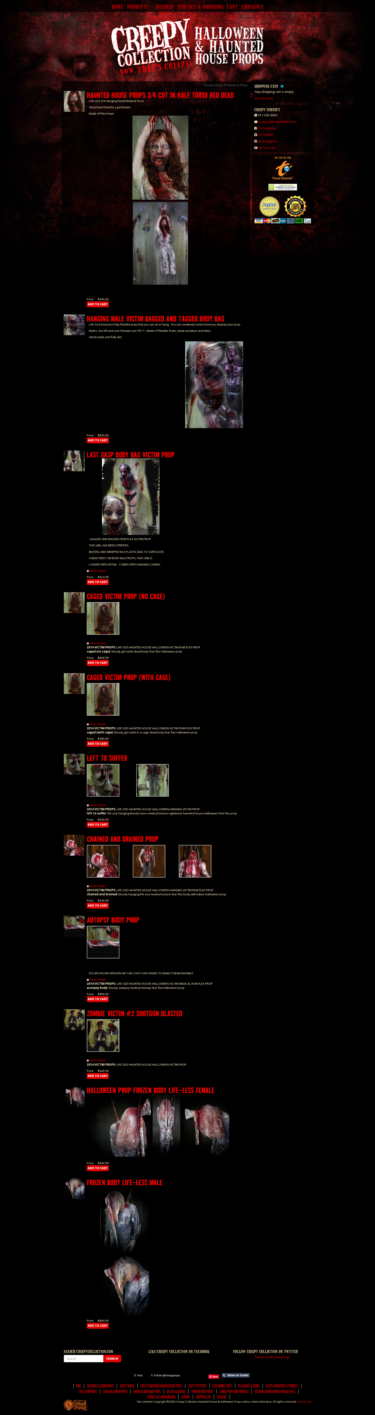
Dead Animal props (222, 1386)
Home (117, 7)
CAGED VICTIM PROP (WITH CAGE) (129, 677)
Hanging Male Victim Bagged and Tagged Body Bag (155, 318)
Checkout (252, 7)
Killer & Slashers (176, 1391)
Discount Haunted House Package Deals (275, 1391)
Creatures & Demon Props (100, 1386)
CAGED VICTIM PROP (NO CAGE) (126, 596)
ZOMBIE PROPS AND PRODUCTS (234, 1391)
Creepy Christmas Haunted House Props (161, 1386)
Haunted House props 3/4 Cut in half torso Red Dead (160, 95)
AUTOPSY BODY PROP (113, 920)
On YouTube (267, 148)
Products (138, 7)
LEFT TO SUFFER (107, 758)
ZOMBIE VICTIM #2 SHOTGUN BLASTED (134, 1013)
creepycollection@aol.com (276, 122)
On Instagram (267, 141)
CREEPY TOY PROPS (197, 1386)
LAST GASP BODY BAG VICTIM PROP (131, 454)
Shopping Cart (203, 1397)
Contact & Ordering (200, 7)
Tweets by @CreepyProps (272, 1357)
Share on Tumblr (236, 1375)
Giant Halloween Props (115, 1391)
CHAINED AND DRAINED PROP (123, 839)
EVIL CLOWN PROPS (88, 1391)
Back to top (304, 1401)
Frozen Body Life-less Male (125, 1182)
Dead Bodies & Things (249, 1386)
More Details (97, 571)
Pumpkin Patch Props (202, 1391)
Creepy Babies (127, 1386)
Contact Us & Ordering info (161, 1397)
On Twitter (265, 135)
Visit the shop (263, 98)
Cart (232, 7)
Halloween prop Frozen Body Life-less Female (151, 1090)
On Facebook (267, 128)
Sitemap (165, 7)
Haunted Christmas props (147, 1391)
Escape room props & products (282, 1386)
